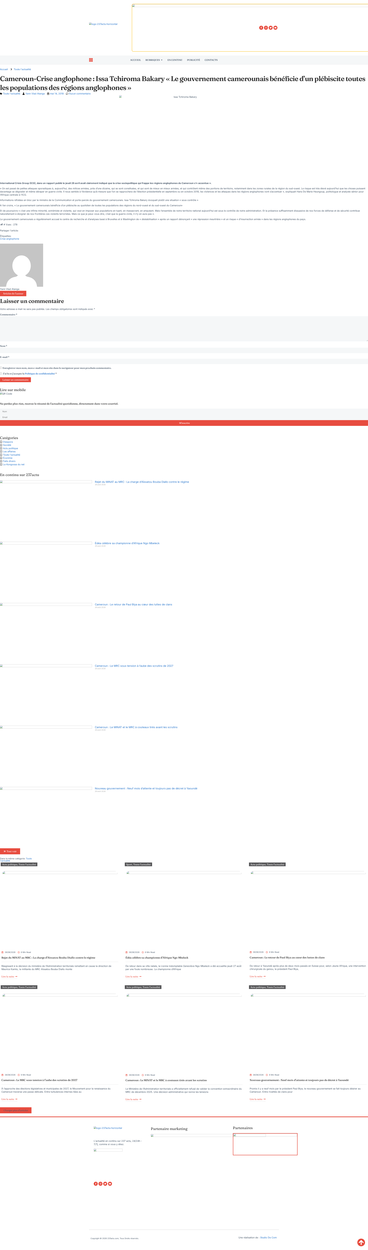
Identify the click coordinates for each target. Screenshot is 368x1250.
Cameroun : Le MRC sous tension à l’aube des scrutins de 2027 (134, 665)
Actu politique (9, 864)
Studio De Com (268, 1237)
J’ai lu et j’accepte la (30, 373)
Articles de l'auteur (13, 293)
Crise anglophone (9, 238)
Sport (129, 864)
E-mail (4, 357)
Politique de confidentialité (40, 373)
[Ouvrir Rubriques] (162, 60)
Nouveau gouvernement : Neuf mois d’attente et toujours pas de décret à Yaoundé (146, 788)
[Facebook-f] (261, 28)
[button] (15, 1110)
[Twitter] (271, 28)
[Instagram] (266, 28)
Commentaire (8, 314)
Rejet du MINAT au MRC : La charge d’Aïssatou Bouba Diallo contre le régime (142, 481)
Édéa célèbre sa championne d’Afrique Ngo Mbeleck (127, 543)
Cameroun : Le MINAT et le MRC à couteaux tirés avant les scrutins (136, 727)
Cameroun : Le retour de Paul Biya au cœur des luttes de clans (133, 604)
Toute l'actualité (22, 69)
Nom (3, 346)
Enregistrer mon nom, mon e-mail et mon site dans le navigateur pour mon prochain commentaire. (57, 368)
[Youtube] (275, 28)
